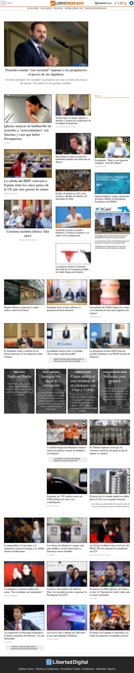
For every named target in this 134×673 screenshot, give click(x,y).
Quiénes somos (26, 668)
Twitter (118, 3)
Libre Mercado (67, 3)
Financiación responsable (95, 8)
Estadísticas (88, 668)
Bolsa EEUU (58, 8)
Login (131, 3)
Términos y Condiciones (47, 668)
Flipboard (122, 3)
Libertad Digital (67, 662)
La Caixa (112, 209)
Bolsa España (33, 8)
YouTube (125, 3)
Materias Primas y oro (74, 8)
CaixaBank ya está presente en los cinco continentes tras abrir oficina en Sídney (110, 247)
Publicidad (101, 668)
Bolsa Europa (46, 8)
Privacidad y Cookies (70, 668)
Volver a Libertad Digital (103, 3)
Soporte (111, 668)
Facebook (115, 3)
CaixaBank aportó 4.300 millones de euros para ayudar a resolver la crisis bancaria (111, 236)
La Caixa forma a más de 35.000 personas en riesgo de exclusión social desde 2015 (112, 242)
